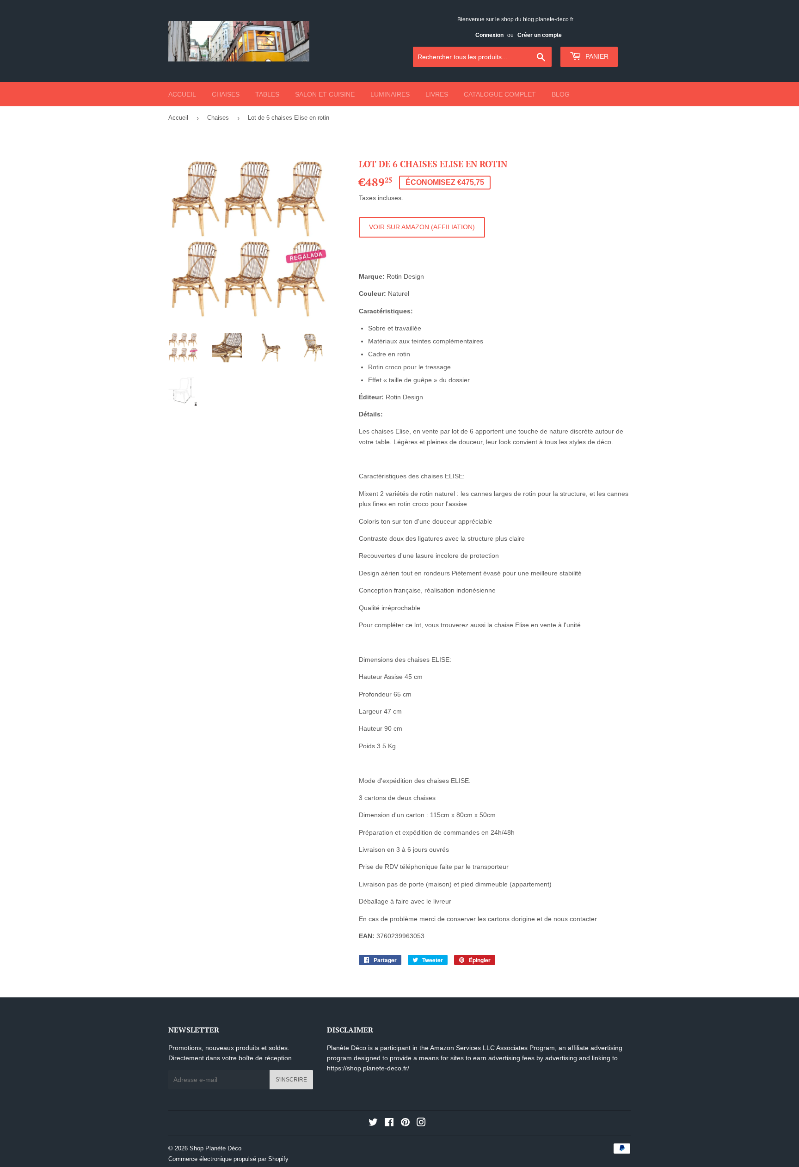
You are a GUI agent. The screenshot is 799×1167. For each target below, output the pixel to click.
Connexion (489, 35)
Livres (436, 94)
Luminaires (390, 94)
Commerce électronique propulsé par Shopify (228, 1158)
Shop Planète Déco (215, 1148)
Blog (561, 94)
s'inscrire (291, 1079)
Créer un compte (539, 35)
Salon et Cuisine (325, 94)
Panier (596, 56)
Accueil (182, 94)
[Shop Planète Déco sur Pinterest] (405, 1123)
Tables (267, 94)
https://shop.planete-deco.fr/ (368, 1068)
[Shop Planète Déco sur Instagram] (421, 1123)
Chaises (226, 94)
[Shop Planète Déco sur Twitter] (373, 1123)
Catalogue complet (500, 94)
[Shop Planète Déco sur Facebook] (389, 1123)
